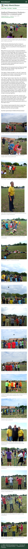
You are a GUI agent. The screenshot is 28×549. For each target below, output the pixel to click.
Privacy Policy (11, 546)
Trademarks (20, 546)
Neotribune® (5, 2)
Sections (9, 8)
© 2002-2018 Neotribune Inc (9, 545)
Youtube (14, 8)
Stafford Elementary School (7, 17)
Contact (3, 547)
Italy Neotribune (12, 5)
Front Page (4, 8)
